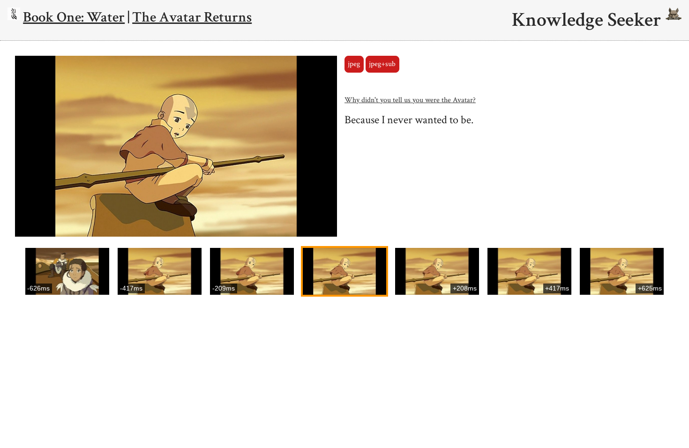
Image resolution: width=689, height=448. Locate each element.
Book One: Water (74, 17)
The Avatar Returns (192, 17)
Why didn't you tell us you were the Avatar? (410, 100)
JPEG (354, 64)
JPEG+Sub (382, 64)
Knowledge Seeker (589, 20)
